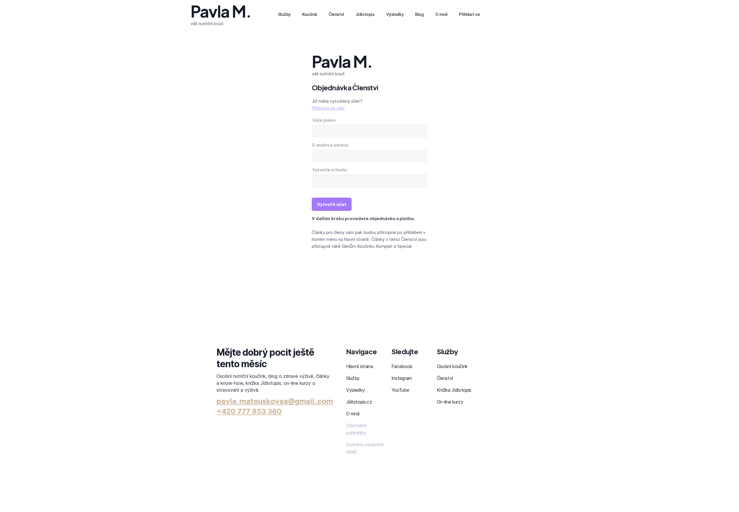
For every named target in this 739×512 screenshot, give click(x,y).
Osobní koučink (452, 366)
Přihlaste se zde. (328, 108)
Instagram (401, 378)
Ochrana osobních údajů (365, 448)
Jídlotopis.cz (359, 402)
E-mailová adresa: (330, 144)
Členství (445, 378)
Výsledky (355, 390)
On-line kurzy (450, 402)
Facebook (401, 366)
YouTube (400, 390)
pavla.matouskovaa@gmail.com (275, 401)
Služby (353, 378)
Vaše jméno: (324, 120)
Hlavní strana (359, 366)
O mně (352, 414)
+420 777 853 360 (249, 411)
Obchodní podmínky (356, 429)
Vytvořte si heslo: (330, 169)
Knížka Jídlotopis (454, 390)
